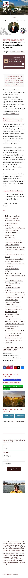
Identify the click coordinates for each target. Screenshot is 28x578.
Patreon (18, 85)
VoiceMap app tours (12, 326)
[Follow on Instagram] (11, 367)
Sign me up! (14, 469)
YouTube (10, 379)
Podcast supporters (11, 223)
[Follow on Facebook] (4, 367)
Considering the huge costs (14, 297)
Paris (22, 52)
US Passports (9, 328)
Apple (5, 379)
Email (4, 444)
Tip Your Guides (7, 386)
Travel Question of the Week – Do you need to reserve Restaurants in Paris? (14, 333)
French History (15, 52)
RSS (19, 379)
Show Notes (8, 416)
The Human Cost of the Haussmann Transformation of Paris (15, 276)
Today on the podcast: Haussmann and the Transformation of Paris (12, 218)
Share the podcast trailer (13, 338)
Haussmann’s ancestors (12, 240)
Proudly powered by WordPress (10, 574)
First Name (6, 452)
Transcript (20, 416)
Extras (14, 386)
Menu (14, 17)
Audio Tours (6, 389)
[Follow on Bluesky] (22, 367)
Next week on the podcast (13, 340)
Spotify (15, 379)
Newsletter (8, 225)
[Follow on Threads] (18, 367)
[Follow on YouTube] (15, 367)
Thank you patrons (11, 312)
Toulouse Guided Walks (11, 114)
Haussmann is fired (11, 300)
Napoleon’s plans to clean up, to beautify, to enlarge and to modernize (15, 249)
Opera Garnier (9, 235)
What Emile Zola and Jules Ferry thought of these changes (14, 283)
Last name (6, 460)
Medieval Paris (10, 237)
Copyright (8, 343)
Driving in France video (12, 319)
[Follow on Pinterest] (8, 367)
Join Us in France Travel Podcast (12, 10)
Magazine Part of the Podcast (15, 228)
